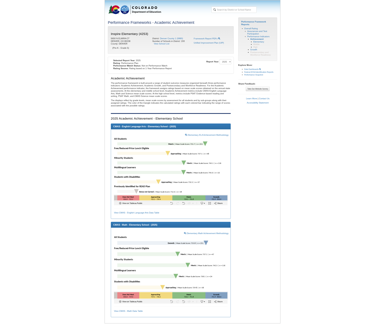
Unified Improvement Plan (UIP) (209, 43)
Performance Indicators (258, 36)
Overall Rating (251, 28)
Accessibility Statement (258, 103)
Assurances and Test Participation (257, 32)
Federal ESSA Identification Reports (258, 72)
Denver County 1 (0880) (171, 38)
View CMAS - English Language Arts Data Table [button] (136, 212)
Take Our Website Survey (257, 89)
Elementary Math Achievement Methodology (207, 233)
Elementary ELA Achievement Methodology (208, 135)
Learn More (251, 98)
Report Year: (212, 61)
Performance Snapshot (253, 75)
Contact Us (264, 98)
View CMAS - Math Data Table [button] (128, 311)
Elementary (258, 42)
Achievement (257, 39)
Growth (253, 49)
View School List (161, 43)
